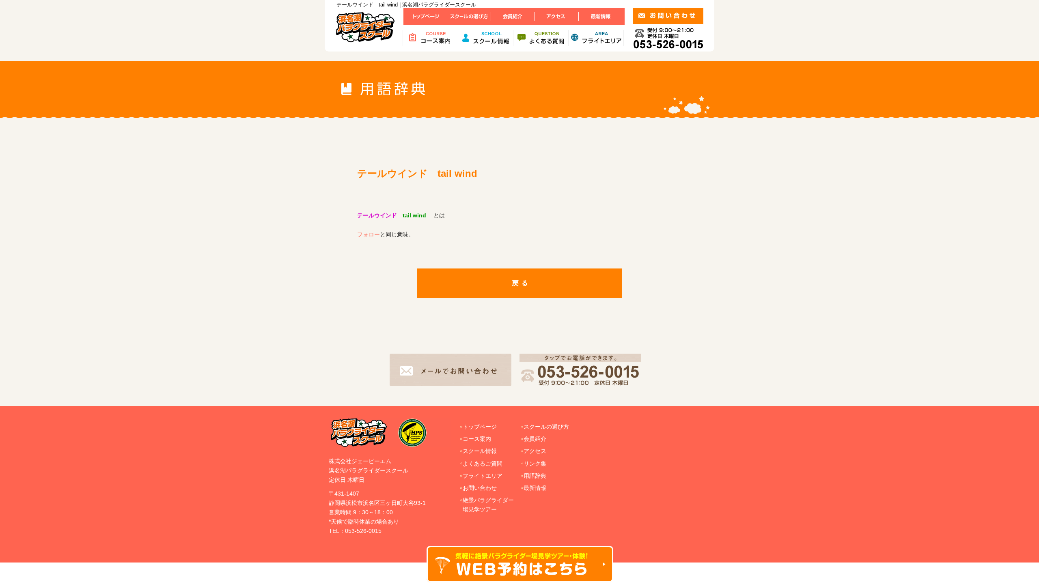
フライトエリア (482, 475)
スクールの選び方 (546, 426)
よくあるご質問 (482, 463)
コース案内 (477, 439)
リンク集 (535, 463)
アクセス (535, 451)
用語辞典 (535, 475)
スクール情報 (480, 451)
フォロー (368, 234)
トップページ (480, 426)
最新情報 (535, 488)
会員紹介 (535, 439)
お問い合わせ (480, 488)
